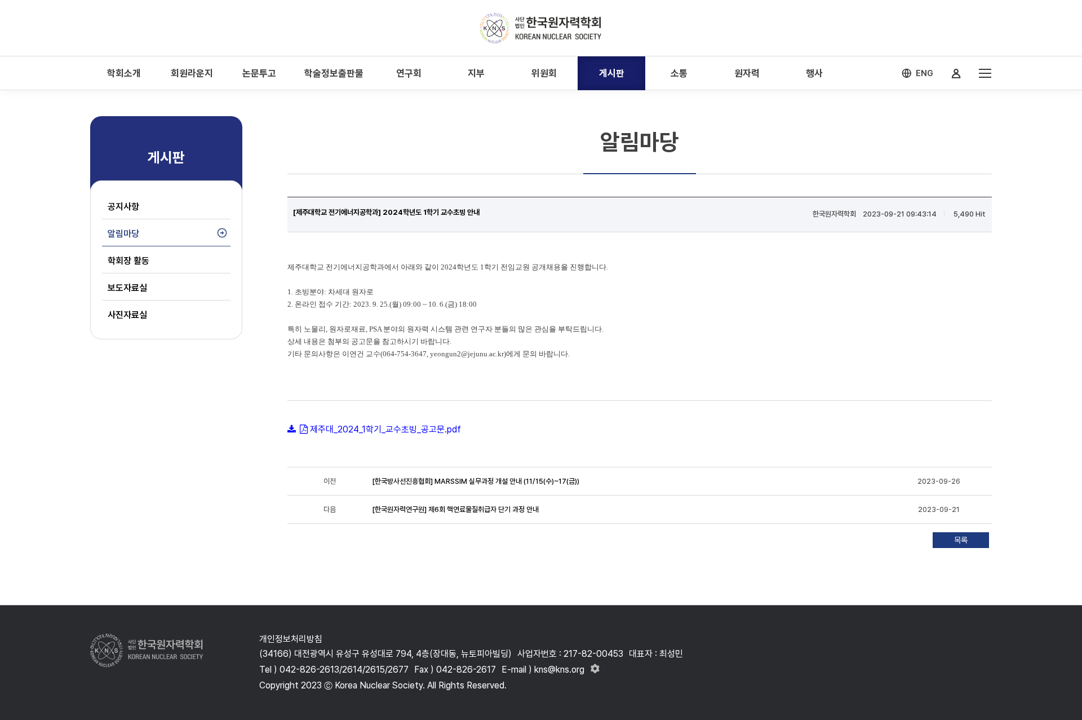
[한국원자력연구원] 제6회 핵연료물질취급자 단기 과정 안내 (455, 509)
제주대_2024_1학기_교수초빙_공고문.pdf (385, 429)
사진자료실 (127, 315)
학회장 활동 (128, 260)
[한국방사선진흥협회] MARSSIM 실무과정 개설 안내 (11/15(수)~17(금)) (475, 481)
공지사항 (123, 206)
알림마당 (123, 233)
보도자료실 (127, 287)
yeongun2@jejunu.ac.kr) (468, 354)
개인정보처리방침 (290, 639)
